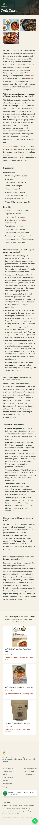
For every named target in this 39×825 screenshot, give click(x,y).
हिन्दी (13, 808)
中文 (18, 814)
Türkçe (14, 814)
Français (8, 808)
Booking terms (7, 784)
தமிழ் (9, 814)
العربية (9, 805)
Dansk (20, 805)
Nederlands (5, 811)
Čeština (14, 805)
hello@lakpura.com (30, 768)
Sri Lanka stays (7, 771)
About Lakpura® (7, 777)
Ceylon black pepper (11, 146)
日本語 (23, 808)
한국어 (28, 808)
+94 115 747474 (29, 771)
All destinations (7, 768)
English (4, 805)
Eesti (3, 808)
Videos (4, 774)
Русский (24, 811)
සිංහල (29, 811)
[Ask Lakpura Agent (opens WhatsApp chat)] (35, 821)
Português (18, 811)
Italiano (18, 808)
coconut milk (29, 76)
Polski (12, 811)
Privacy (4, 787)
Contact (5, 781)
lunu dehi (20, 392)
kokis (20, 585)
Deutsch (25, 805)
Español (31, 805)
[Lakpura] (4, 4)
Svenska (4, 814)
